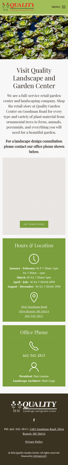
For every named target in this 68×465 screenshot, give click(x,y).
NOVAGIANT (39, 456)
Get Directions (34, 224)
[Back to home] (18, 7)
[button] (58, 7)
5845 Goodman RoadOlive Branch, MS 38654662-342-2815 (34, 311)
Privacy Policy (34, 442)
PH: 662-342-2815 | (17, 429)
